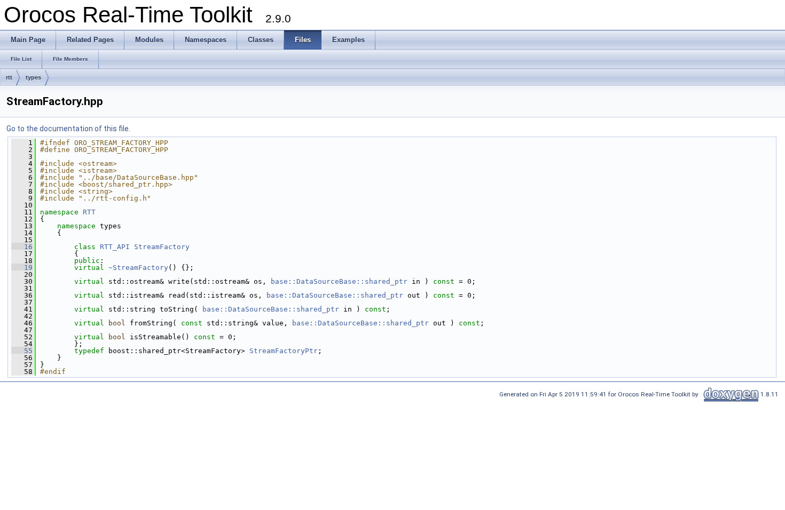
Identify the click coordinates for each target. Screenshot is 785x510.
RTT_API (115, 247)
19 (22, 268)
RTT (89, 212)
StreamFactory (162, 247)
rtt (9, 77)
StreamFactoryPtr (283, 351)
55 (22, 351)
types (33, 77)
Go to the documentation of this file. (68, 128)
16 (22, 247)
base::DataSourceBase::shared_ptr (339, 281)
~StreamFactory (138, 268)
